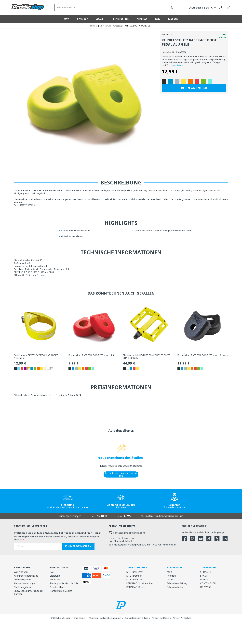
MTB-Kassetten (134, 571)
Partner (176, 618)
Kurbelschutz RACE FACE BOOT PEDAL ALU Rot (91, 355)
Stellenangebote (23, 587)
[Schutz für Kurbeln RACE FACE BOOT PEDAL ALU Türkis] (210, 81)
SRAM (203, 575)
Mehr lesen (177, 65)
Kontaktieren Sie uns (61, 590)
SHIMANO (205, 571)
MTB (169, 571)
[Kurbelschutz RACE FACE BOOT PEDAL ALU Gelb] (183, 81)
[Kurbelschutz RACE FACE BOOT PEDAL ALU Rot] (197, 81)
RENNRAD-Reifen (135, 587)
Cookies (187, 618)
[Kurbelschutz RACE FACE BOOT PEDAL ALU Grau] (177, 81)
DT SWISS (205, 587)
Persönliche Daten (160, 618)
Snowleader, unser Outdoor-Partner (29, 592)
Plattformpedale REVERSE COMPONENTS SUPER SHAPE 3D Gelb (146, 356)
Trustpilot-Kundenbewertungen (160, 516)
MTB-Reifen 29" (134, 579)
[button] (228, 7)
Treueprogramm (22, 579)
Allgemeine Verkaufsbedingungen (105, 618)
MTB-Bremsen (134, 575)
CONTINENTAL (208, 583)
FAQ (52, 571)
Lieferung (55, 575)
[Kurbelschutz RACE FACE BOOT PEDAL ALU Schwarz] (164, 81)
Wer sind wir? (21, 571)
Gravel (170, 579)
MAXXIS (204, 579)
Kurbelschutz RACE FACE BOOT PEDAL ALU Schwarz (202, 355)
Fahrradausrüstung (177, 583)
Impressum (79, 618)
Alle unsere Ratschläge (26, 575)
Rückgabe (55, 579)
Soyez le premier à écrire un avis (121, 474)
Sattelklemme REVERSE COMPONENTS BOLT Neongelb (36, 356)
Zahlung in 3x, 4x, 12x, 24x (64, 583)
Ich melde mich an (78, 546)
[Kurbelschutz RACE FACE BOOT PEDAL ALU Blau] (170, 81)
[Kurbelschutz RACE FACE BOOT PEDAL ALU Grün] (203, 81)
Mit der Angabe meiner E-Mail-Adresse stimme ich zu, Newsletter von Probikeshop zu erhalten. (56, 538)
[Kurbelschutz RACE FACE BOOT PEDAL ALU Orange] (190, 81)
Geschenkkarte (58, 587)
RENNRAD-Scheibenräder (139, 583)
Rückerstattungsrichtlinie (136, 618)
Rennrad (171, 575)
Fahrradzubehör (175, 587)
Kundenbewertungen (25, 583)
